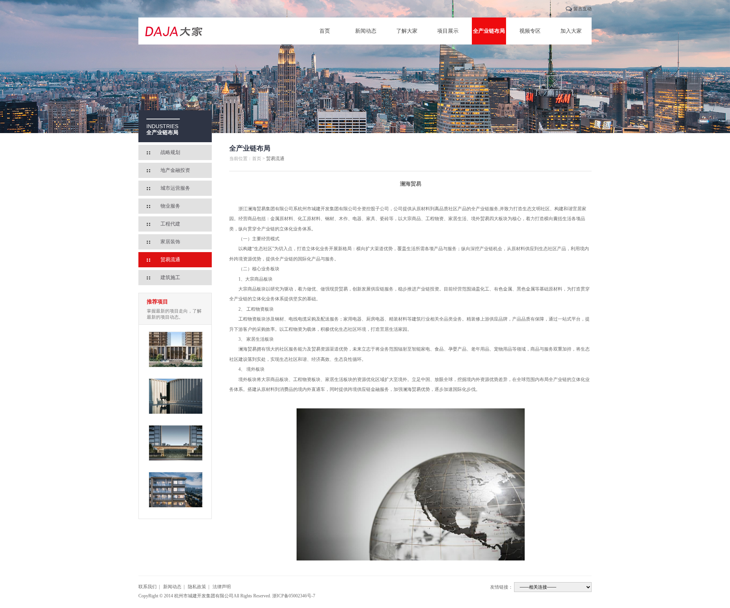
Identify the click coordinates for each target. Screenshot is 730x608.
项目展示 (448, 31)
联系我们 (147, 586)
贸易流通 (170, 259)
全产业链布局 (489, 31)
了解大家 (406, 31)
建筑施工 (170, 277)
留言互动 (582, 8)
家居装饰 (170, 241)
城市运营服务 (175, 188)
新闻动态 (365, 31)
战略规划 (170, 152)
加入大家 (571, 31)
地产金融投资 (175, 170)
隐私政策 (197, 586)
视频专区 (530, 31)
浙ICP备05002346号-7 (293, 595)
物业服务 (170, 206)
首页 (324, 31)
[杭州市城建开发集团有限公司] (174, 30)
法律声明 (222, 586)
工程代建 (170, 224)
